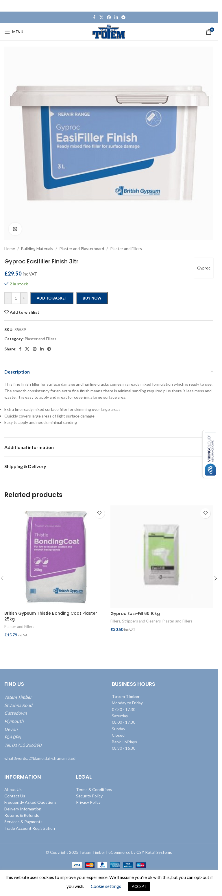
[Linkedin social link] (116, 17)
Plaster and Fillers (19, 626)
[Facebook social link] (94, 17)
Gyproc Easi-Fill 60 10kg (135, 613)
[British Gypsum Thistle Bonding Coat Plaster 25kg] (56, 556)
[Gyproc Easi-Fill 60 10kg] (162, 557)
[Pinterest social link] (109, 17)
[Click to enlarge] (15, 229)
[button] (56, 645)
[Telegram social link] (123, 17)
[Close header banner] (210, 6)
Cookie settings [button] (106, 886)
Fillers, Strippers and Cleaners (135, 621)
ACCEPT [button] (139, 886)
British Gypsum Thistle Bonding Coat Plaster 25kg (50, 616)
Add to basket (52, 298)
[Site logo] (108, 31)
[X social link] (101, 17)
